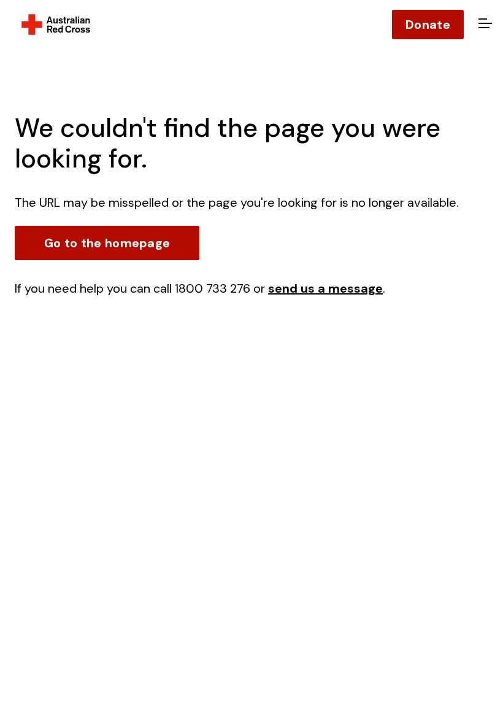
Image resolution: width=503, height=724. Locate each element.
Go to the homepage (107, 243)
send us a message (325, 288)
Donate (427, 25)
